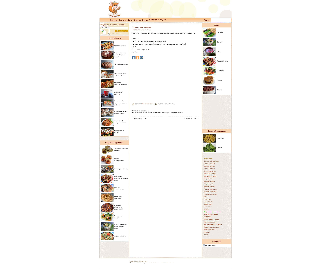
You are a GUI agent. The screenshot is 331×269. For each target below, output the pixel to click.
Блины (219, 80)
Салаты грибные (209, 168)
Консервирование (147, 103)
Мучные (208, 199)
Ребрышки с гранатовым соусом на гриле (121, 178)
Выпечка (208, 207)
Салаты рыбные (209, 166)
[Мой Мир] (141, 57)
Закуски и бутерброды (211, 161)
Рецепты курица (209, 181)
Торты (219, 90)
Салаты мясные (209, 163)
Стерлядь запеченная (121, 169)
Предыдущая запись (140, 118)
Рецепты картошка (210, 189)
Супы (130, 20)
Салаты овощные (210, 171)
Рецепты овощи (209, 186)
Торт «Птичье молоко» (121, 64)
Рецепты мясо (209, 179)
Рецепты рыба (209, 184)
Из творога (209, 202)
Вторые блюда (141, 20)
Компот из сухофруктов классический (118, 207)
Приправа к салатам (142, 27)
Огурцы (220, 148)
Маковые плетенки (120, 45)
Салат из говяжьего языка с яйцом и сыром (120, 226)
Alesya (148, 29)
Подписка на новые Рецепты (113, 25)
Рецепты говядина (210, 191)
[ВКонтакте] (134, 57)
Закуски (114, 20)
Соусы (206, 209)
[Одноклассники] (137, 57)
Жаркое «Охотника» (120, 236)
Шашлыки (220, 71)
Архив (206, 234)
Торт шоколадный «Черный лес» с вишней (119, 55)
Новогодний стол (209, 229)
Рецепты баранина (210, 194)
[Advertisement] (153, 80)
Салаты (122, 20)
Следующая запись (191, 118)
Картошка (220, 138)
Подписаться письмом (114, 33)
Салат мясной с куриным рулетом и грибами (120, 102)
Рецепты (207, 232)
